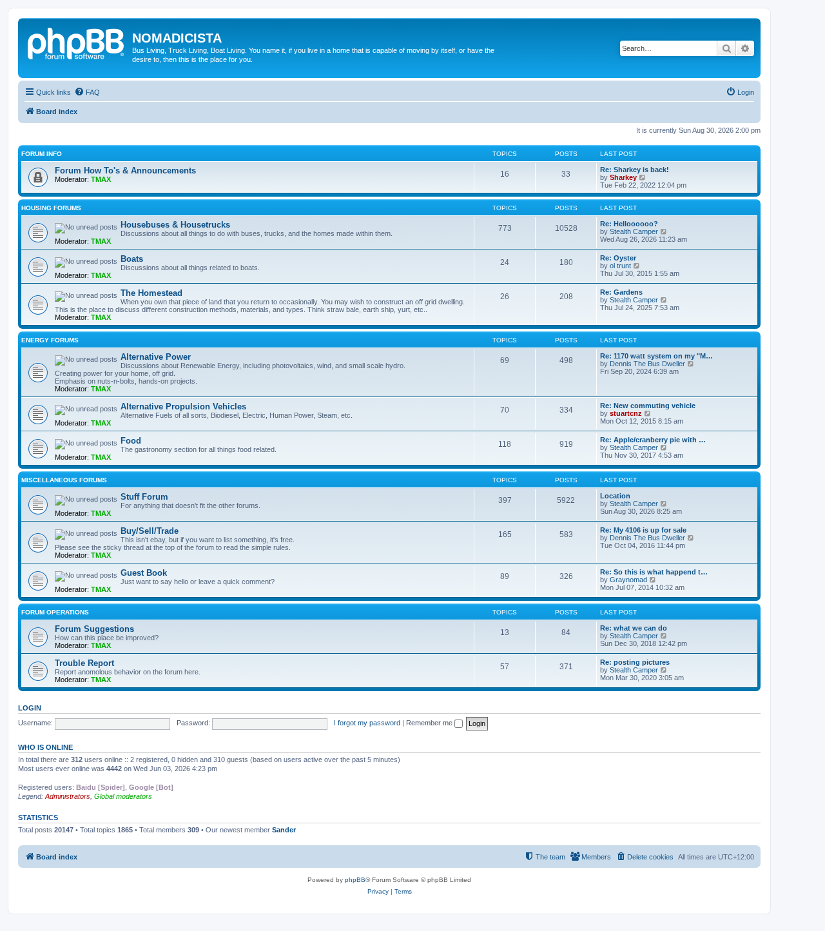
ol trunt (620, 266)
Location (615, 496)
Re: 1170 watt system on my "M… (656, 356)
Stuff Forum (144, 497)
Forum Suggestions (94, 629)
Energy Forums (50, 340)
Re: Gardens (621, 292)
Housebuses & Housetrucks (175, 225)
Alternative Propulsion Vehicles (183, 406)
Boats (132, 259)
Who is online (45, 747)
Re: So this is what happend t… (654, 572)
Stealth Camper (634, 231)
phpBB (355, 879)
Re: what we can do (633, 628)
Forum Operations (55, 612)
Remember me (430, 723)
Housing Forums (51, 207)
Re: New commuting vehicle (647, 405)
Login (29, 708)
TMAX (101, 179)
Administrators (67, 796)
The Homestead (151, 293)
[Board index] (76, 42)
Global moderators (123, 796)
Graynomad (628, 579)
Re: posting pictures (635, 662)
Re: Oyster (618, 258)
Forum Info (41, 153)
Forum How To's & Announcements (125, 170)
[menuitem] (87, 92)
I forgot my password (367, 723)
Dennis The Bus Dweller (647, 364)
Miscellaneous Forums (64, 480)
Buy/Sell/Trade (150, 531)
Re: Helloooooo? (629, 224)
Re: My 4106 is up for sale (643, 530)
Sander (284, 830)
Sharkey (623, 177)
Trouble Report (84, 663)
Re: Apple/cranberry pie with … (653, 440)
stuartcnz (626, 413)
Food (131, 441)
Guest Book (144, 573)
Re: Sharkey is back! (634, 169)
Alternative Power (156, 357)
